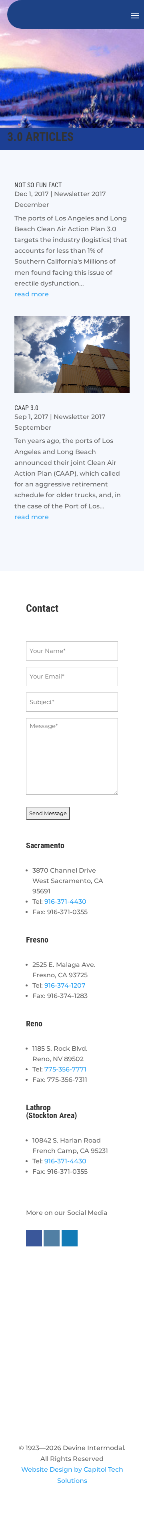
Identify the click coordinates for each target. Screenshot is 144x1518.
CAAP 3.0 (26, 408)
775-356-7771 (65, 1069)
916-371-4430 (65, 901)
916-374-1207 (65, 985)
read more (31, 294)
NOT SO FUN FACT (38, 185)
